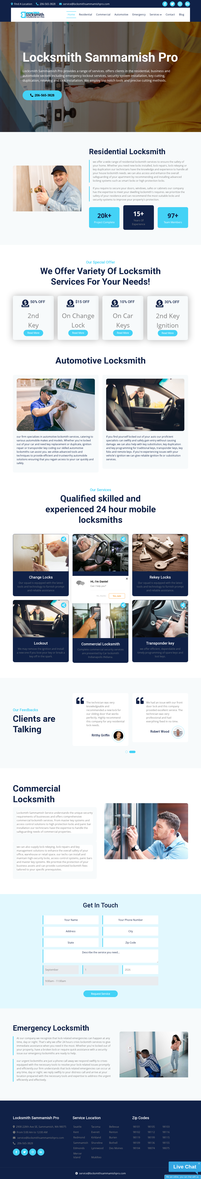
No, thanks (101, 596)
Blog (181, 14)
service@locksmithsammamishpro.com (86, 4)
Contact (170, 14)
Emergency (139, 14)
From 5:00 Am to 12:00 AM (32, 1132)
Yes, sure (117, 596)
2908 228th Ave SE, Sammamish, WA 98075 (41, 1126)
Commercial (103, 14)
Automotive (121, 14)
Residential (85, 14)
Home (71, 14)
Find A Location (23, 4)
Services (154, 14)
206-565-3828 (47, 4)
